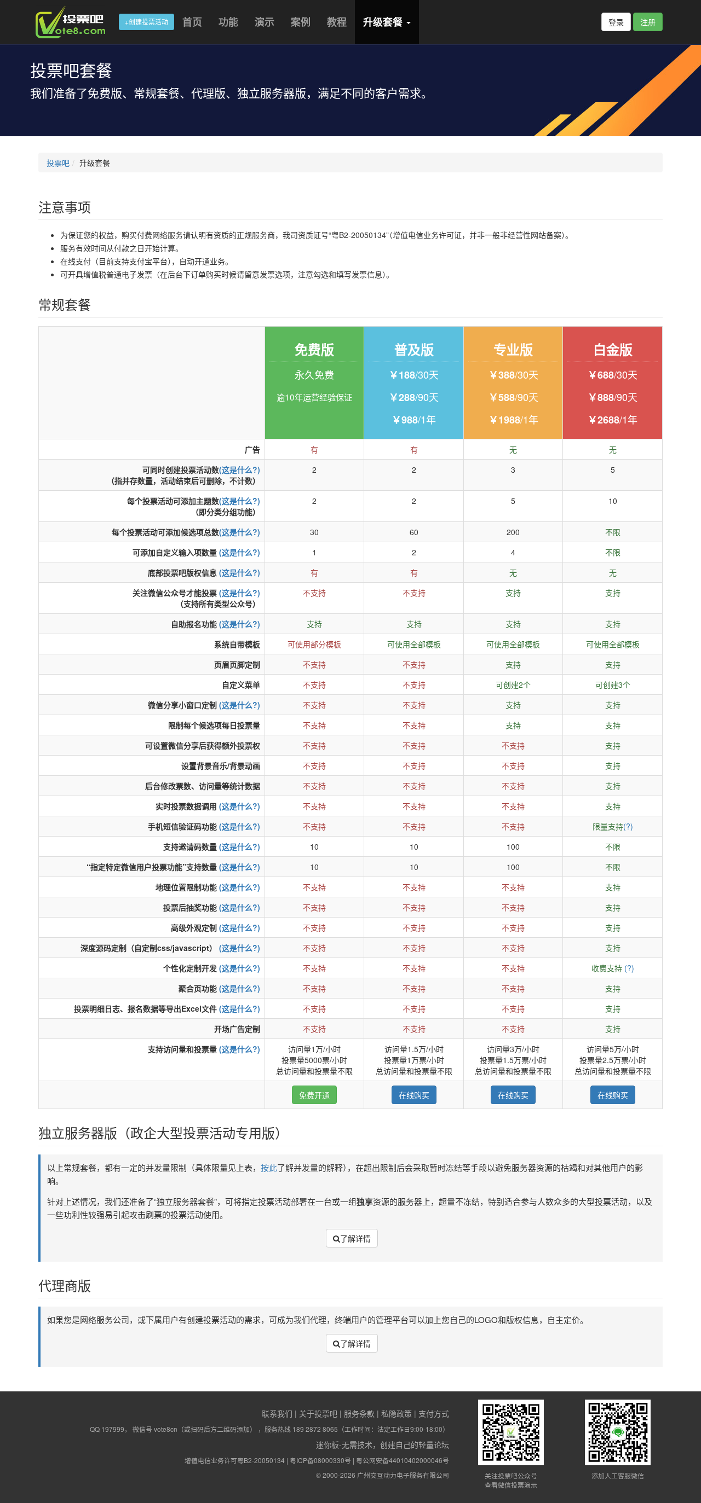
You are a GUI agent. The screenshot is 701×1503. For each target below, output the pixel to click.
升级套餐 (384, 22)
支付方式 (433, 1413)
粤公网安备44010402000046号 (402, 1460)
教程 (337, 22)
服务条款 (359, 1413)
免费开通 (314, 1094)
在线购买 (414, 1094)
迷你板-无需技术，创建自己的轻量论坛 (382, 1444)
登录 (616, 21)
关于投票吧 (318, 1413)
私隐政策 (396, 1413)
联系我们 (277, 1413)
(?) (628, 826)
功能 (228, 22)
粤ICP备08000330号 (320, 1460)
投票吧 (58, 162)
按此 (269, 1167)
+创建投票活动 (146, 21)
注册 (648, 21)
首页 (192, 22)
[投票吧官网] (74, 22)
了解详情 (355, 1238)
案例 (301, 22)
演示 (264, 22)
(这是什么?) (239, 469)
